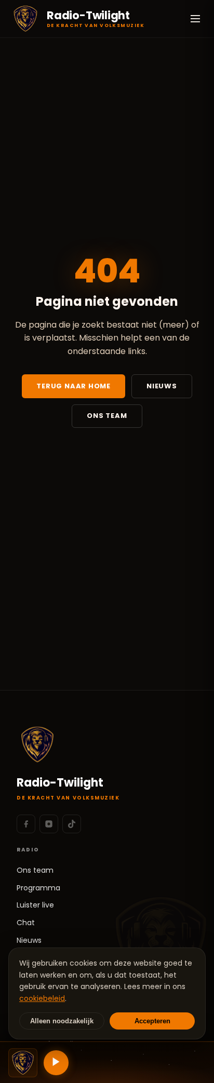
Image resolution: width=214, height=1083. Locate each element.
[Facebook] (26, 824)
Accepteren (152, 1021)
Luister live (35, 905)
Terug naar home (73, 386)
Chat (26, 922)
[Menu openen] (195, 18)
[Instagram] (48, 824)
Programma (38, 888)
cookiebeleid (42, 998)
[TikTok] (71, 824)
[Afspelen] (56, 1062)
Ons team (107, 416)
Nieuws (161, 386)
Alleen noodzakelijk (61, 1021)
